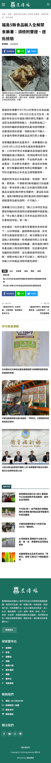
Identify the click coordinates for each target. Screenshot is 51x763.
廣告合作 (9, 710)
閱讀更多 (9, 629)
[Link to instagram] (15, 734)
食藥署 (18, 271)
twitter (33, 51)
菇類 (39, 271)
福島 (26, 271)
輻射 (32, 271)
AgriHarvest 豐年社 (32, 752)
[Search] (48, 4)
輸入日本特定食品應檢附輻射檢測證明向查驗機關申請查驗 (24, 280)
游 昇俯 (5, 44)
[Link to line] (20, 734)
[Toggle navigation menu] (4, 4)
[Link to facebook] (4, 734)
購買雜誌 (9, 714)
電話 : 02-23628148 (14, 701)
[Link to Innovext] (30, 758)
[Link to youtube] (9, 734)
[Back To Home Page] (25, 590)
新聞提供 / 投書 (12, 705)
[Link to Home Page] (25, 4)
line (22, 51)
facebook (10, 51)
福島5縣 (6, 275)
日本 (11, 271)
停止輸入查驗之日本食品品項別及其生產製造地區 (22, 285)
